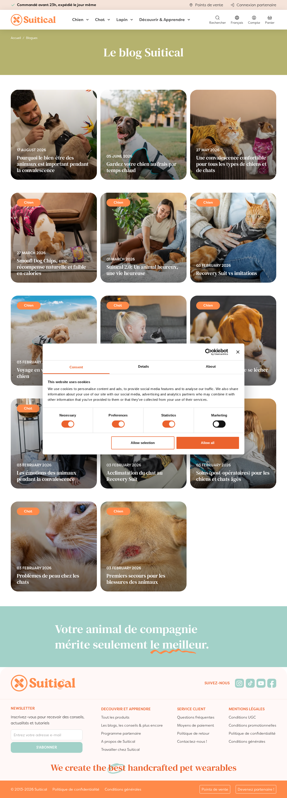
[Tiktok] (250, 683)
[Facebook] (271, 683)
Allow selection (143, 443)
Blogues (31, 38)
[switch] (118, 424)
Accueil (16, 38)
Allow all (207, 443)
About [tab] (211, 366)
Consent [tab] (76, 367)
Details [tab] (143, 366)
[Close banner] (237, 351)
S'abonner (46, 747)
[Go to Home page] (33, 20)
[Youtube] (261, 683)
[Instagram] (239, 683)
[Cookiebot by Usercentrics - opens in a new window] (208, 351)
